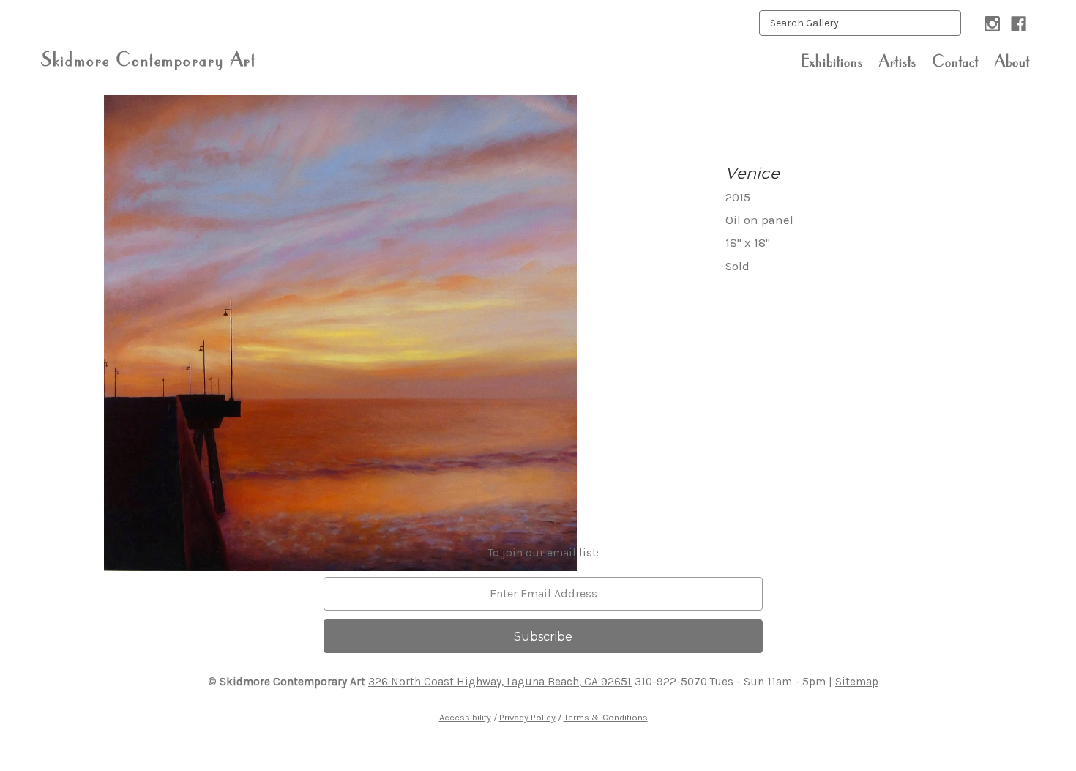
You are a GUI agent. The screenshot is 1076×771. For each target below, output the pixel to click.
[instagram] (992, 23)
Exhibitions (832, 60)
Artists (897, 60)
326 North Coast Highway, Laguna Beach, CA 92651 (500, 681)
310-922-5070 (671, 681)
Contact (956, 60)
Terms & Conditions (606, 717)
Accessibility (465, 717)
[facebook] (1018, 23)
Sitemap (856, 681)
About (1012, 60)
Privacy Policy (527, 717)
